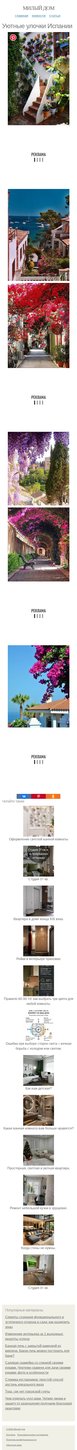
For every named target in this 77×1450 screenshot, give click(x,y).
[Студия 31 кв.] (38, 874)
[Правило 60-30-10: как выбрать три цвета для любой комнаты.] (38, 993)
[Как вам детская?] (38, 1083)
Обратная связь (14, 1444)
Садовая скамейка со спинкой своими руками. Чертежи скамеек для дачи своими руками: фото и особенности (38, 1367)
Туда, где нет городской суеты (27, 1391)
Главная (21, 15)
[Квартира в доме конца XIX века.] (38, 913)
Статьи (54, 15)
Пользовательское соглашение (32, 1434)
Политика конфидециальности (21, 1439)
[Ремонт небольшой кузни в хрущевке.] (38, 1203)
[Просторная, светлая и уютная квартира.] (38, 1163)
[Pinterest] (38, 796)
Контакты (10, 1434)
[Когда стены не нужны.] (38, 1242)
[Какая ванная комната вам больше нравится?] (38, 1123)
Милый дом (38, 7)
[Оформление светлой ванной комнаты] (38, 834)
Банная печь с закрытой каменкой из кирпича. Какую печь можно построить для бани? (37, 1350)
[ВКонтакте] (24, 796)
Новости (39, 15)
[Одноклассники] (53, 796)
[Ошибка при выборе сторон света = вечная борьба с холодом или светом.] (38, 1038)
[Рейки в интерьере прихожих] (38, 953)
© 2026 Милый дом (15, 1429)
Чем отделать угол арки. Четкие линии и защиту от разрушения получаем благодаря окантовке (38, 1403)
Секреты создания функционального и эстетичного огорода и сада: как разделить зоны (37, 1322)
